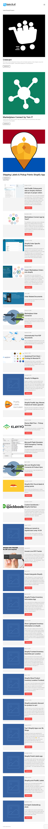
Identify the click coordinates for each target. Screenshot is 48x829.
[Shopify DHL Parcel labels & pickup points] (13, 486)
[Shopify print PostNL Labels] (13, 786)
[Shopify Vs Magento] (13, 384)
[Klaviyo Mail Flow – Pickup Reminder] (13, 427)
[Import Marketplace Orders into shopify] (13, 272)
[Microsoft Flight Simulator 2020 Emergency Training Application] (13, 448)
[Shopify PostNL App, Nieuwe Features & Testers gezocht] (13, 404)
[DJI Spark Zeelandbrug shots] (13, 811)
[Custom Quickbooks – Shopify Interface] (13, 506)
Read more (28, 207)
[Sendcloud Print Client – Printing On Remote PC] (13, 357)
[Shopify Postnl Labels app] (13, 762)
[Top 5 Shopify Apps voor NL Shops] (13, 734)
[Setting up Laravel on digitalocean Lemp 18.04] (13, 534)
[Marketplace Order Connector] (13, 317)
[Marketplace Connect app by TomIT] (13, 219)
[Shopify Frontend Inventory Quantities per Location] (13, 658)
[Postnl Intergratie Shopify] (13, 580)
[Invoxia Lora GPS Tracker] (13, 557)
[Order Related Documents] (13, 298)
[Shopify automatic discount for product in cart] (13, 709)
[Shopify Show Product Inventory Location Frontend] (13, 684)
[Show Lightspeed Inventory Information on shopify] (13, 630)
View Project (6, 66)
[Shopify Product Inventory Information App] (13, 603)
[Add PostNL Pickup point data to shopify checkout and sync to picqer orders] (13, 191)
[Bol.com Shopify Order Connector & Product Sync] (13, 469)
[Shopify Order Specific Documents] (13, 245)
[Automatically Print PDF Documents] (13, 336)
